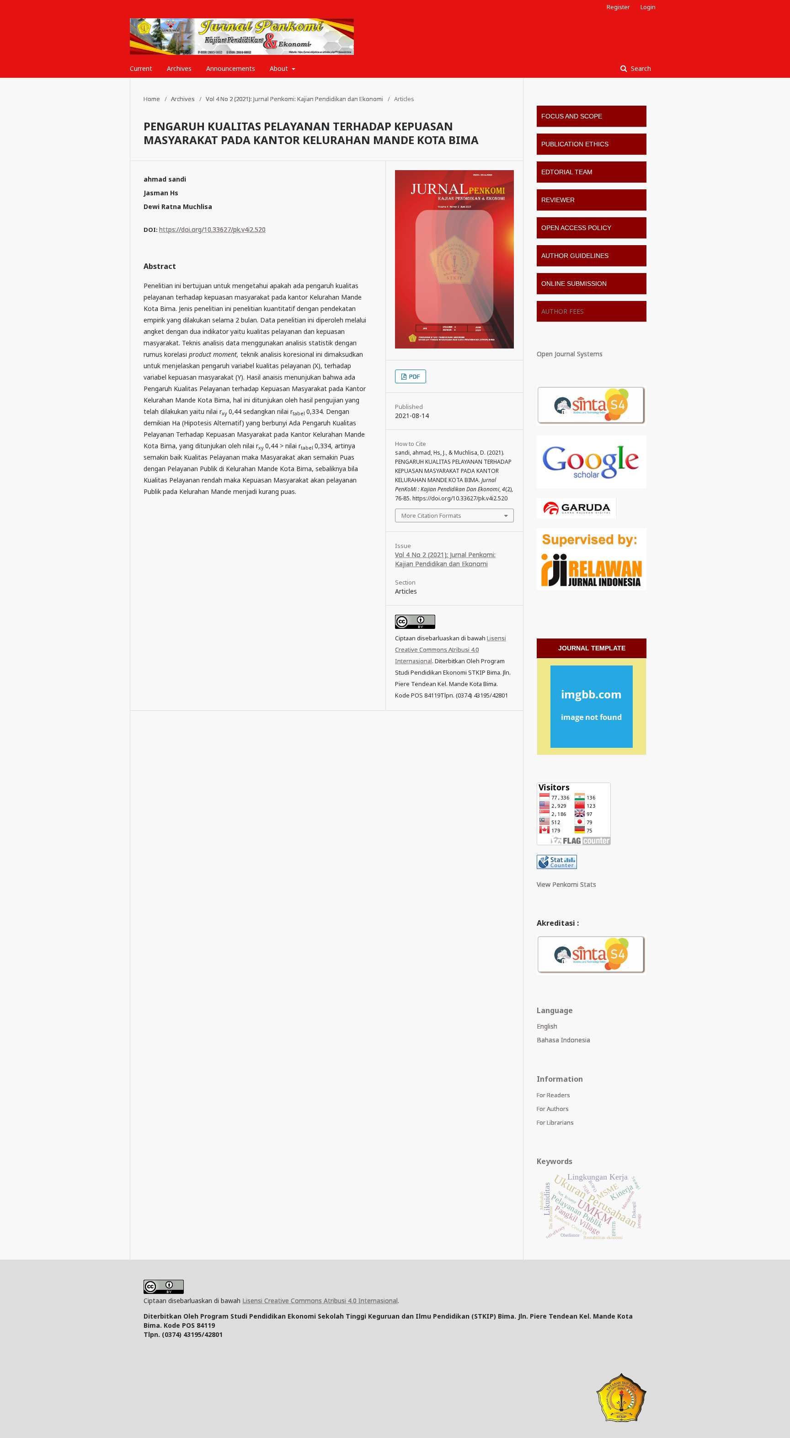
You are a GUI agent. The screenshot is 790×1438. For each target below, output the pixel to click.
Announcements (230, 68)
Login (648, 7)
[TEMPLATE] (591, 706)
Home (152, 99)
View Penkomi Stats (566, 884)
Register (618, 7)
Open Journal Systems (570, 353)
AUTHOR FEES (562, 311)
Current (141, 68)
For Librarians (555, 1122)
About (280, 68)
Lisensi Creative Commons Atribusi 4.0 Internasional (450, 649)
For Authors (553, 1109)
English (547, 1026)
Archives (179, 68)
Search (640, 68)
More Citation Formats (431, 515)
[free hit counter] (557, 866)
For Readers (553, 1095)
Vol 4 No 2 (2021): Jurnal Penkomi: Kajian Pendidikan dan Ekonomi (294, 99)
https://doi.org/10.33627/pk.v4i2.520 (212, 229)
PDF (414, 376)
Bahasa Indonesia (563, 1040)
